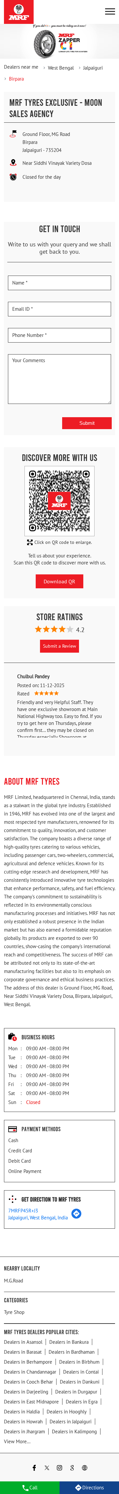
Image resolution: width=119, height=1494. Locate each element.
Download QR (59, 581)
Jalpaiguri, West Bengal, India (38, 1217)
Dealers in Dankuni (79, 1382)
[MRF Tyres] (19, 12)
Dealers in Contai (81, 1372)
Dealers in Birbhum (79, 1362)
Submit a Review (59, 646)
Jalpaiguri (93, 68)
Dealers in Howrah (23, 1421)
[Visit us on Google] (72, 1468)
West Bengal (61, 68)
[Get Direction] (76, 1217)
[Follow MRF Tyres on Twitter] (47, 1468)
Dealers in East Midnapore (31, 1401)
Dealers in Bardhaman (72, 1352)
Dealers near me (21, 67)
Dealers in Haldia (22, 1411)
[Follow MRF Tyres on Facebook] (34, 1468)
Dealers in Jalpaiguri (71, 1421)
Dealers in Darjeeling (26, 1392)
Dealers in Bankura (69, 1342)
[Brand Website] (84, 1468)
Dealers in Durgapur (76, 1392)
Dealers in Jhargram (24, 1431)
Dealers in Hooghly (67, 1411)
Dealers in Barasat (23, 1352)
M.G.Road (13, 1280)
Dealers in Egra (82, 1401)
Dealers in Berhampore (28, 1362)
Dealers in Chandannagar (30, 1372)
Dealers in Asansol (23, 1342)
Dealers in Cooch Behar (28, 1382)
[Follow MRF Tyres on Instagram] (59, 1468)
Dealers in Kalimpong (74, 1431)
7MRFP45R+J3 (23, 1210)
